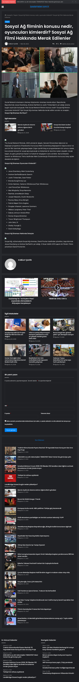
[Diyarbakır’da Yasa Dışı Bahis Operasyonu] (10, 539)
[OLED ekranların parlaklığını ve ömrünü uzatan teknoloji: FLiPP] (10, 520)
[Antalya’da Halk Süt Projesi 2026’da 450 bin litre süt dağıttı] (15, 325)
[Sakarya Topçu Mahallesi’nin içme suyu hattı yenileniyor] (63, 350)
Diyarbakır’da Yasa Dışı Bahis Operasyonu (33, 536)
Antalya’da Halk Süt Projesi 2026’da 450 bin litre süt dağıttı (15, 335)
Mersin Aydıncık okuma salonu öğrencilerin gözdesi (26, 127)
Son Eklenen (39, 440)
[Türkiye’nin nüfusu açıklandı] (10, 478)
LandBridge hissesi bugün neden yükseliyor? (21, 484)
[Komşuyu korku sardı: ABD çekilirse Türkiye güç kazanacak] (10, 511)
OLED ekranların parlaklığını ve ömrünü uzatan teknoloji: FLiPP (41, 517)
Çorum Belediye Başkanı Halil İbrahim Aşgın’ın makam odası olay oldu (44, 572)
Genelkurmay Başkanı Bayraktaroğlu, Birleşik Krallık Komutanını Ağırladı (44, 527)
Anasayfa (9, 15)
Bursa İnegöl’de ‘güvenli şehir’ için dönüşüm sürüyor (63, 334)
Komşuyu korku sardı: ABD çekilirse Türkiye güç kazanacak (39, 508)
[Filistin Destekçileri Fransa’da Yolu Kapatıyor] (10, 612)
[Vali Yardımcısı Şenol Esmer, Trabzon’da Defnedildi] (10, 594)
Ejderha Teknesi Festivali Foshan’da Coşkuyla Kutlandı (38, 563)
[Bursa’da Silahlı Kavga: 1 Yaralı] (10, 502)
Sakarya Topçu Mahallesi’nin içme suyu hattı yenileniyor (62, 360)
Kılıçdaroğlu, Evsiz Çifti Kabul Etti (30, 582)
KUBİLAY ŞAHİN (13, 44)
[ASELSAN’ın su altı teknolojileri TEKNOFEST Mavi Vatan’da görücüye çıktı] (10, 460)
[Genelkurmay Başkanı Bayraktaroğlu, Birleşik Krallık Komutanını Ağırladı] (10, 529)
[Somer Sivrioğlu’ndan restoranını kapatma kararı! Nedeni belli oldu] (15, 350)
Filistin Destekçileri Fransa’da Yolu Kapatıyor (34, 609)
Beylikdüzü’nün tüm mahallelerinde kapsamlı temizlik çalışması (38, 360)
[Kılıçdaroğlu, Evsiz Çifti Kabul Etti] (10, 584)
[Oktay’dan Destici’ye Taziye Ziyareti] (10, 548)
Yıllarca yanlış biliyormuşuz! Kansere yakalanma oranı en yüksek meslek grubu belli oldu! (39, 336)
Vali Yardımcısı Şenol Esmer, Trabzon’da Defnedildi (37, 591)
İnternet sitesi (45, 413)
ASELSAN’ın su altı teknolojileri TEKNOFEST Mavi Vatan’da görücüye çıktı (44, 457)
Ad (6, 405)
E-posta (8, 413)
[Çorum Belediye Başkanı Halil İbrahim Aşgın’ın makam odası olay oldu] (10, 575)
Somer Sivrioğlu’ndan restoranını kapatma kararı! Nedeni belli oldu (15, 360)
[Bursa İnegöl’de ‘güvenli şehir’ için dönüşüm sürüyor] (63, 325)
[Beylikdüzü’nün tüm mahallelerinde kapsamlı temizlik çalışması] (39, 350)
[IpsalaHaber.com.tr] (39, 6)
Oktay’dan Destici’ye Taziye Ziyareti (31, 545)
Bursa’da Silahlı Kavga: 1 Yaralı (29, 499)
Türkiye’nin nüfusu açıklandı (28, 475)
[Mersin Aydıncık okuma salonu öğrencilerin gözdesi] (10, 127)
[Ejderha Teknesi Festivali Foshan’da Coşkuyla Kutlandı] (10, 566)
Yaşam (15, 15)
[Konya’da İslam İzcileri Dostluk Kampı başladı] (46, 127)
